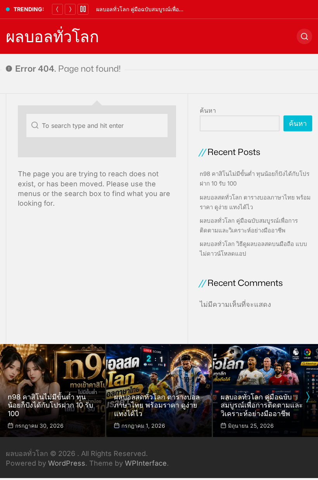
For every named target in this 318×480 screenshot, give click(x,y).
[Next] (70, 9)
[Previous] (57, 9)
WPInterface (146, 463)
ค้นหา (208, 110)
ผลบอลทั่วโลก (52, 36)
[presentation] (307, 397)
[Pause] (83, 9)
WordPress (66, 463)
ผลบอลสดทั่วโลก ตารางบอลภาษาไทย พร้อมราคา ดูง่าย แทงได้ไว (157, 405)
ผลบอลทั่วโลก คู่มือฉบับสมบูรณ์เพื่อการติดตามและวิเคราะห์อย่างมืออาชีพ (182, 9)
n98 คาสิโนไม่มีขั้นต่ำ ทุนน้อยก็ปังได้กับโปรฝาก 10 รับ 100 (50, 405)
